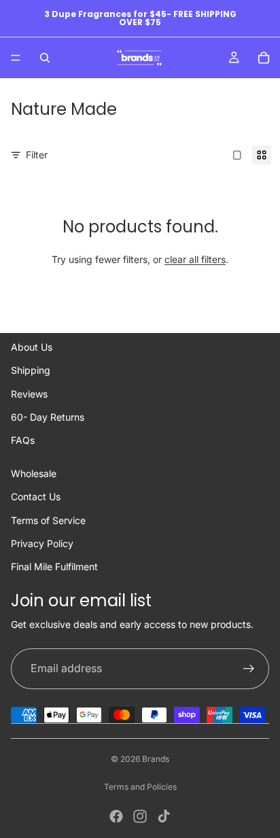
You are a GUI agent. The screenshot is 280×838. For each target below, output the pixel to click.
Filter (37, 154)
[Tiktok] (164, 816)
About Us (31, 347)
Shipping (30, 370)
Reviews (29, 394)
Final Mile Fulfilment (54, 566)
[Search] (45, 58)
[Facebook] (116, 816)
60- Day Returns (47, 417)
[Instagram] (140, 816)
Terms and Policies (140, 787)
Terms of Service (48, 520)
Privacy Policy (42, 543)
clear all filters (195, 259)
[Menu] (15, 57)
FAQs (23, 440)
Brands (155, 759)
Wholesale (33, 473)
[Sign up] (248, 668)
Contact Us (35, 496)
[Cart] (264, 58)
